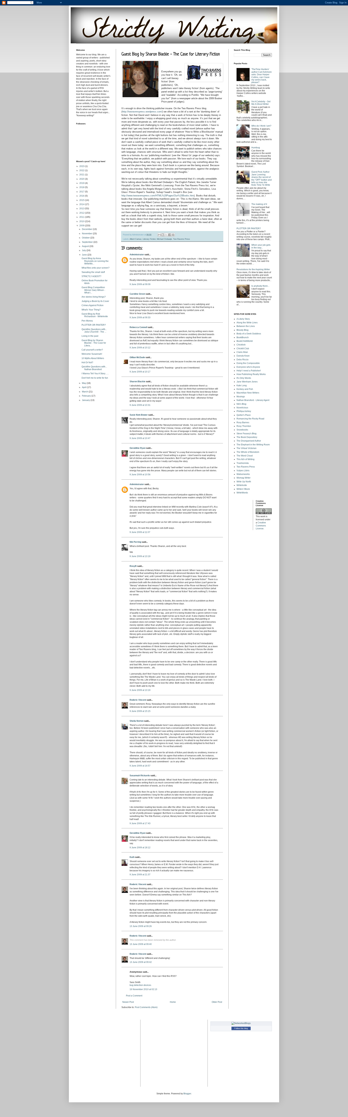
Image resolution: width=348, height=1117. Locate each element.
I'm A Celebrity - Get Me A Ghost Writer (260, 102)
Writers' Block (243, 489)
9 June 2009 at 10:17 (140, 371)
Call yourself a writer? (92, 350)
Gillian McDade (137, 357)
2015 (82, 200)
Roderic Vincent (138, 700)
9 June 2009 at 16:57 (140, 765)
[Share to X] (166, 235)
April (84, 387)
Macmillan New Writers (248, 392)
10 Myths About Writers (93, 358)
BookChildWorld (245, 341)
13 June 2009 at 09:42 (141, 962)
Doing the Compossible (248, 363)
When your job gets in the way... (260, 246)
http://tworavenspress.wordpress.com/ (142, 111)
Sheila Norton (137, 721)
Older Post (217, 1002)
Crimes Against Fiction (92, 305)
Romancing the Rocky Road (250, 418)
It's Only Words (244, 378)
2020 (82, 179)
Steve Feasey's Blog (246, 433)
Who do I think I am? (261, 126)
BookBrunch (243, 337)
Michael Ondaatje (164, 239)
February (86, 396)
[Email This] (159, 235)
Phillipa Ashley (244, 411)
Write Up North (244, 481)
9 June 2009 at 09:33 (140, 317)
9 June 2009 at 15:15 (140, 711)
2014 (82, 204)
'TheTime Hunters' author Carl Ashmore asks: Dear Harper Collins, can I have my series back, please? (261, 76)
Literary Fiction (149, 239)
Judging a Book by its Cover (95, 301)
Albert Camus (136, 239)
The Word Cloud (245, 455)
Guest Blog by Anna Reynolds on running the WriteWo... (95, 261)
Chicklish (241, 344)
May (84, 383)
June (84, 255)
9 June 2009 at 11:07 (140, 532)
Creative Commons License (261, 525)
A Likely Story (243, 319)
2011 (82, 217)
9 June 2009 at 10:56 (140, 474)
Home (173, 1002)
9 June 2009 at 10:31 (140, 405)
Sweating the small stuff (93, 272)
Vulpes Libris (243, 470)
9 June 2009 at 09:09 (140, 284)
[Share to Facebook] (169, 235)
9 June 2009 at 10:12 (140, 347)
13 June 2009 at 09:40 (141, 944)
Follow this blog (241, 1028)
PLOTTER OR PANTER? (94, 325)
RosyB (133, 566)
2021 (82, 174)
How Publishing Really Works (251, 374)
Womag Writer (243, 478)
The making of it (259, 204)
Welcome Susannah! (92, 354)
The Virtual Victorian (246, 448)
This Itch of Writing (245, 459)
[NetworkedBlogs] (241, 1023)
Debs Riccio (242, 359)
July (84, 250)
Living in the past (90, 336)
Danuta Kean (243, 356)
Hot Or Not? (87, 362)
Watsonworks (243, 474)
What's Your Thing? (91, 309)
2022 (82, 170)
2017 (82, 191)
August (85, 246)
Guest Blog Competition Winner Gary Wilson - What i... (93, 290)
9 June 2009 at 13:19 (140, 556)
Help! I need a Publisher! (249, 370)
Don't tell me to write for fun (95, 378)
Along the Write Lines (247, 322)
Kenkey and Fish (245, 389)
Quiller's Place (244, 415)
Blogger (187, 1093)
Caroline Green (137, 294)
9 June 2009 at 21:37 (140, 874)
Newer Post (128, 1002)
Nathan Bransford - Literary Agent (253, 400)
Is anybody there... (260, 286)
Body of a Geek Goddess (249, 333)
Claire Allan (242, 352)
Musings (241, 396)
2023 (82, 166)
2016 (82, 196)
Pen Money (87, 321)
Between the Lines (246, 326)
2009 (82, 225)
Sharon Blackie (137, 381)
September (87, 242)
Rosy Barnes (243, 422)
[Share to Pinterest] (173, 235)
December (87, 229)
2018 (82, 187)
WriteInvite (242, 485)
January (86, 400)
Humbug (255, 147)
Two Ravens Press (181, 239)
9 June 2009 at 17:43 (140, 823)
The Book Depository (247, 437)
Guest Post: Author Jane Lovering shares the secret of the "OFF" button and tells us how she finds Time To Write (261, 178)
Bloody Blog (242, 330)
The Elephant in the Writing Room (253, 444)
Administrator (137, 254)
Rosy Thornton (244, 426)
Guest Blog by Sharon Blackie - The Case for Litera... (94, 343)
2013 (82, 208)
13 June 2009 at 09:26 (141, 926)
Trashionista (243, 463)
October (86, 237)
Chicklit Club (243, 348)
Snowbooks (242, 429)
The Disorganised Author (249, 441)
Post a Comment (134, 995)
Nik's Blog (241, 404)
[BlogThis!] (163, 235)
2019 (82, 183)
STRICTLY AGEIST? (91, 276)
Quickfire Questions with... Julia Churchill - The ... (94, 330)
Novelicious (242, 407)
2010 (82, 221)
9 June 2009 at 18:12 (140, 847)
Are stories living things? (94, 297)
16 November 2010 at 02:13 (143, 989)
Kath (132, 857)
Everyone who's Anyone (248, 367)
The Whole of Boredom (248, 452)
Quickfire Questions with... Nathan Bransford (94, 367)
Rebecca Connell (138, 327)
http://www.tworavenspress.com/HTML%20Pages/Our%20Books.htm (157, 195)
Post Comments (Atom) (146, 1007)
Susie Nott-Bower (139, 415)
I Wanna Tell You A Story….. (95, 373)
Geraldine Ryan (138, 448)
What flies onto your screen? (95, 268)
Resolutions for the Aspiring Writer (253, 269)
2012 (82, 213)
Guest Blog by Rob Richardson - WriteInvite (95, 315)
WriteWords (242, 492)
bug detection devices (140, 985)
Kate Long (242, 385)
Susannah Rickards (140, 775)
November (87, 233)
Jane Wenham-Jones (247, 381)
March (85, 391)
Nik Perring (135, 542)
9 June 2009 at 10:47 (140, 438)
